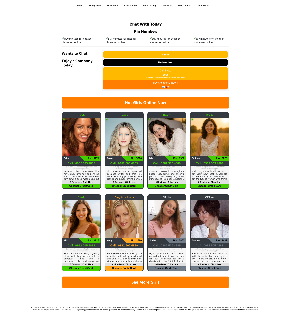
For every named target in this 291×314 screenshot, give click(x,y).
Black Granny (149, 5)
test (165, 74)
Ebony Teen (95, 5)
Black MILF (112, 5)
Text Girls (167, 5)
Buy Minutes (184, 5)
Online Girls (203, 5)
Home (80, 5)
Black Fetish (130, 5)
